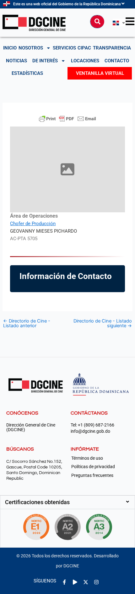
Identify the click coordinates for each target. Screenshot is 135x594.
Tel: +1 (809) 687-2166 (92, 425)
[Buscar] (97, 21)
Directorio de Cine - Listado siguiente (102, 323)
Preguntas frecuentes (92, 475)
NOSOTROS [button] (31, 48)
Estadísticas (27, 73)
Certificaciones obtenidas (37, 502)
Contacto (117, 61)
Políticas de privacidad (93, 466)
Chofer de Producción (33, 223)
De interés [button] (45, 61)
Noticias (16, 61)
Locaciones (85, 61)
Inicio (10, 48)
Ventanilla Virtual (100, 73)
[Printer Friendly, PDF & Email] (67, 118)
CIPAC (84, 48)
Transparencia (112, 48)
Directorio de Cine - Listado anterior (26, 323)
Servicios (64, 48)
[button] (67, 502)
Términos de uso (87, 458)
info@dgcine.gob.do (90, 431)
